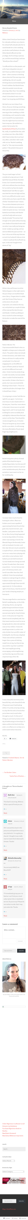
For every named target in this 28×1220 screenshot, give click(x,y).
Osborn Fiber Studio (14, 5)
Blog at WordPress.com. (9, 1209)
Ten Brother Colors (10, 772)
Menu (14, 21)
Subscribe (21, 950)
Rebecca (5, 33)
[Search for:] (14, 1149)
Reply (5, 813)
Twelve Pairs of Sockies (17, 776)
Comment (20, 941)
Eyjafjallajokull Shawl (9, 129)
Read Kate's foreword (9, 1133)
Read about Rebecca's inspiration (12, 1136)
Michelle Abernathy (14, 858)
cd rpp (10, 887)
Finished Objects (13, 758)
